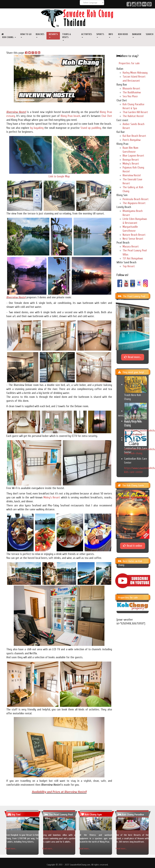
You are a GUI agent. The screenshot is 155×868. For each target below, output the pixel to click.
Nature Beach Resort (134, 234)
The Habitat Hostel (133, 116)
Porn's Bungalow (131, 140)
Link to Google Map (59, 176)
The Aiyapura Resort (134, 203)
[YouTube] (126, 283)
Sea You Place (130, 96)
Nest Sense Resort (133, 238)
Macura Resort (131, 246)
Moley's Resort (51, 497)
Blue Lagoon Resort (133, 155)
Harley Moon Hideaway (135, 72)
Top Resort (129, 266)
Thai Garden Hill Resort (135, 112)
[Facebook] (119, 283)
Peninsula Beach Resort (135, 199)
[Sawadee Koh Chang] (77, 18)
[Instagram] (145, 283)
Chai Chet (106, 116)
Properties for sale (129, 63)
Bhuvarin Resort (131, 88)
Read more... (11, 848)
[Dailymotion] (132, 283)
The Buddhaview (132, 92)
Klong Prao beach (70, 116)
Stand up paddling (91, 128)
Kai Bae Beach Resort (134, 136)
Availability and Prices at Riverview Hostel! (59, 792)
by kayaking (37, 128)
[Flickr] (139, 283)
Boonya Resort (131, 159)
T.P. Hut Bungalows (133, 258)
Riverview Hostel (16, 112)
